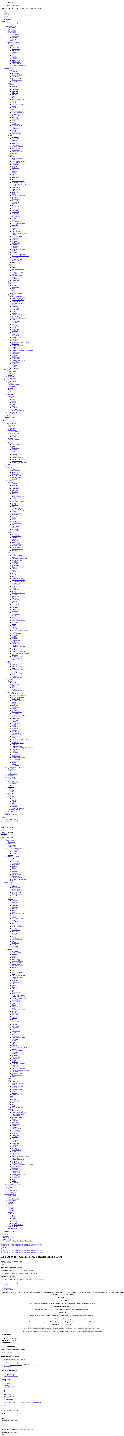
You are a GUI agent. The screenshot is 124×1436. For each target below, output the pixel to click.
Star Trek (14, 332)
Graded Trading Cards (14, 34)
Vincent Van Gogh (17, 280)
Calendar (14, 57)
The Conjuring (16, 243)
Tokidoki (14, 278)
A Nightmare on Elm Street (19, 161)
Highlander (15, 200)
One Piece (11, 44)
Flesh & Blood (12, 32)
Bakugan (14, 71)
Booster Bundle (16, 60)
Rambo (14, 228)
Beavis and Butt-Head (18, 300)
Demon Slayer (16, 145)
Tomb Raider (15, 132)
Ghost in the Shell (17, 75)
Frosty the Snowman (18, 269)
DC (13, 176)
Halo (13, 109)
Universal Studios (17, 261)
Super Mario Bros (17, 125)
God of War (15, 107)
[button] (62, 818)
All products (7, 415)
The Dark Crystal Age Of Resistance (22, 350)
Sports (10, 283)
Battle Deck (15, 52)
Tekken (14, 127)
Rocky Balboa (16, 231)
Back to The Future (17, 163)
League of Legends (17, 111)
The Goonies (15, 246)
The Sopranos (16, 358)
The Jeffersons (16, 352)
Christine (14, 171)
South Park (15, 331)
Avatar (13, 159)
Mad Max (14, 215)
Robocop (14, 230)
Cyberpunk (15, 93)
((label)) (3, 1418)
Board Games (12, 371)
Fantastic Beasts (16, 186)
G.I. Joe (14, 194)
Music (10, 264)
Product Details (8, 1289)
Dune (13, 179)
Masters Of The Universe (19, 318)
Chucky (14, 173)
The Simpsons (16, 357)
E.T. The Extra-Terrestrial (19, 184)
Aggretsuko (15, 137)
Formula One (15, 36)
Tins (13, 55)
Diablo (14, 96)
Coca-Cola (15, 267)
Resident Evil (15, 119)
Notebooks (11, 393)
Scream (14, 234)
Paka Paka (15, 322)
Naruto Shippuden (17, 80)
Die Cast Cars (12, 386)
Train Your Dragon (17, 259)
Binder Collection (17, 63)
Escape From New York (18, 182)
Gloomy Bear (15, 76)
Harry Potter (15, 199)
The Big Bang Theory (18, 345)
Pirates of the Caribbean (18, 223)
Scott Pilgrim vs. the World (19, 233)
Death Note (15, 143)
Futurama (14, 313)
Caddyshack (15, 168)
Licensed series (8, 68)
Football (14, 285)
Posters (10, 375)
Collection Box (16, 62)
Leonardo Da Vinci (17, 272)
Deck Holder (15, 50)
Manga (10, 135)
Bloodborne (15, 88)
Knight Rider (15, 316)
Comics (10, 383)
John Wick (15, 210)
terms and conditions (16, 1365)
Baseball (10, 29)
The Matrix (15, 251)
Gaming (10, 84)
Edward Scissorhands (18, 181)
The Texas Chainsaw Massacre (20, 256)
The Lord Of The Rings (18, 249)
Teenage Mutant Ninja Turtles (20, 342)
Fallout (14, 102)
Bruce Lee (15, 166)
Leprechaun (15, 213)
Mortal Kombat (16, 115)
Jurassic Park (15, 212)
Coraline (14, 174)
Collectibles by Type (10, 380)
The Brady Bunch (17, 349)
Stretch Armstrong (17, 275)
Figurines (10, 388)
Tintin (13, 277)
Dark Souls (15, 94)
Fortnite (14, 106)
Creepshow (15, 306)
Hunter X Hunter (16, 78)
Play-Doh (14, 274)
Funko (13, 270)
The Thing (15, 257)
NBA (13, 288)
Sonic (13, 122)
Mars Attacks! (16, 217)
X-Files (14, 366)
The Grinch (15, 247)
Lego (9, 391)
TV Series (11, 295)
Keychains (11, 389)
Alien (13, 156)
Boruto (14, 142)
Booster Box (15, 58)
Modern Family (16, 321)
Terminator (15, 241)
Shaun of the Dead (17, 236)
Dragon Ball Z (12, 31)
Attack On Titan (16, 138)
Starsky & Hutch (16, 335)
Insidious (14, 203)
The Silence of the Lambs (19, 254)
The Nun (14, 252)
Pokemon (14, 37)
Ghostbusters (15, 192)
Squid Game (15, 334)
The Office (15, 355)
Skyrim (14, 120)
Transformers (15, 363)
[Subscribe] (18, 1363)
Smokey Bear (15, 329)
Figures (10, 373)
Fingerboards (12, 378)
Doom (13, 98)
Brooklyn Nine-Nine (18, 303)
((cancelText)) (5, 1420)
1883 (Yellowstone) (17, 296)
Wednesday (15, 365)
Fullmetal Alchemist (17, 146)
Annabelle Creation (17, 158)
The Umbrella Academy (18, 360)
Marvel (14, 39)
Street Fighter (15, 124)
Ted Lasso (15, 340)
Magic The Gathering (18, 112)
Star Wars (14, 239)
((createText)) (13, 1420)
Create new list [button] (10, 1410)
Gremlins (14, 197)
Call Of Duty (15, 91)
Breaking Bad (16, 301)
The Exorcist (15, 244)
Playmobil (11, 394)
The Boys (14, 347)
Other (9, 265)
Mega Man (15, 114)
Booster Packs (16, 49)
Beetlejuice (15, 164)
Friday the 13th (16, 189)
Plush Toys (11, 396)
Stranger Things (16, 337)
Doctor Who (15, 308)
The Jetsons (15, 353)
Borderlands (15, 89)
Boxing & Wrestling (17, 293)
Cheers (14, 305)
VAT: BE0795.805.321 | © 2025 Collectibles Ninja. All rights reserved (21, 1402)
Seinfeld (14, 327)
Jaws (13, 208)
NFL (13, 290)
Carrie (13, 169)
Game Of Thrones (17, 314)
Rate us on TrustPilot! (10, 417)
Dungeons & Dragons (18, 99)
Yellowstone (15, 368)
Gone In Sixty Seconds (18, 195)
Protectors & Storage (14, 412)
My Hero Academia (13, 42)
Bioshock (14, 86)
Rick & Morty (16, 326)
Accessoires (11, 27)
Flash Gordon (16, 309)
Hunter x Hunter (16, 148)
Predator (14, 226)
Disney (10, 83)
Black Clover (15, 140)
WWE (13, 291)
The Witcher (15, 128)
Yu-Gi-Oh (11, 67)
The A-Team (15, 344)
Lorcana (10, 40)
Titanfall (14, 130)
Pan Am (14, 324)
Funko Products (12, 376)
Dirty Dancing (16, 177)
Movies (10, 155)
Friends (14, 311)
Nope (13, 220)
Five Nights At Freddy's (18, 104)
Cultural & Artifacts (13, 384)
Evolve (14, 101)
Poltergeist (15, 225)
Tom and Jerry (16, 362)
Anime (10, 70)
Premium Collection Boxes (19, 65)
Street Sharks (15, 339)
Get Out (14, 190)
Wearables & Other (13, 414)
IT (12, 205)
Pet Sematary (15, 221)
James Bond (15, 207)
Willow (14, 262)
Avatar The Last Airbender (19, 298)
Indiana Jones (15, 202)
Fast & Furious (16, 187)
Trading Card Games (10, 26)
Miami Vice (15, 319)
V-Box (14, 54)
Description (7, 1288)
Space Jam (15, 238)
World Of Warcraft (17, 133)
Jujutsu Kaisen (16, 150)
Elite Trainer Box (17, 47)
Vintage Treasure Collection (12, 370)
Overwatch (15, 117)
